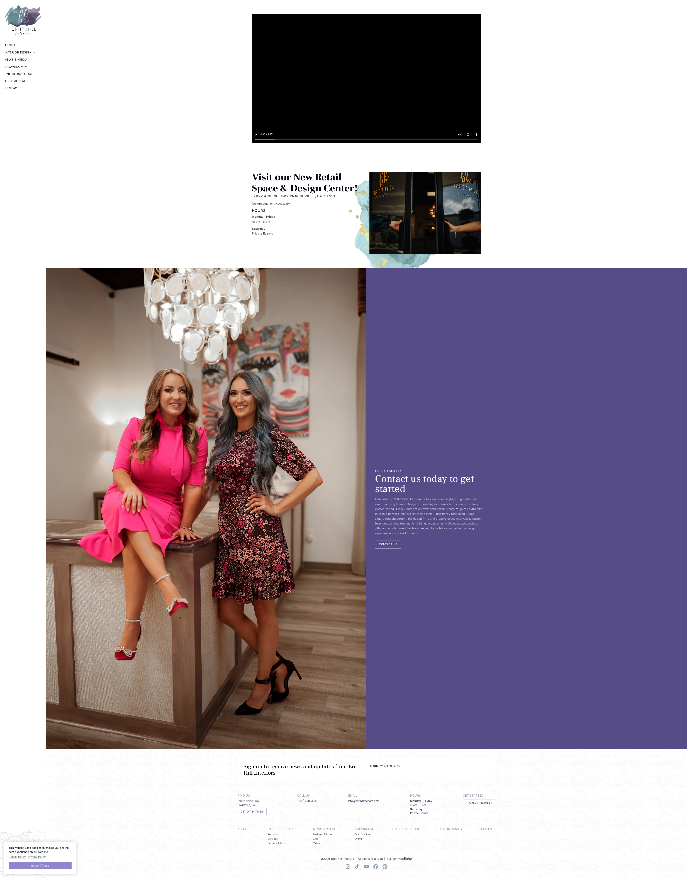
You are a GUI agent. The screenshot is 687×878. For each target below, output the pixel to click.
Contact (488, 829)
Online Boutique (406, 829)
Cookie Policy (17, 857)
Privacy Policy (37, 857)
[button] (23, 52)
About (243, 829)
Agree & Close (40, 865)
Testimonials (450, 829)
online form (391, 765)
